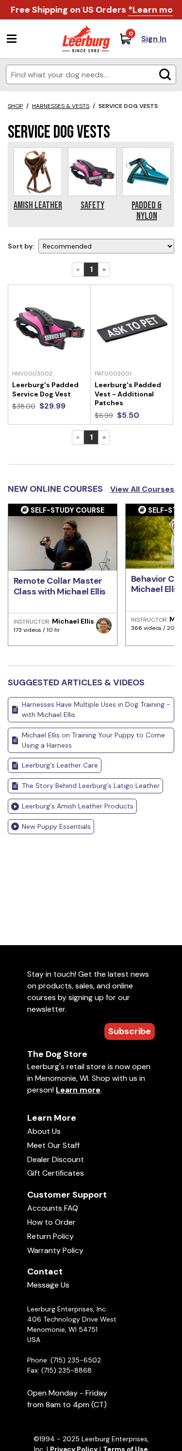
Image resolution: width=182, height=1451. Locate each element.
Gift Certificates (55, 1173)
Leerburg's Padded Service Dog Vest (45, 389)
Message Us (48, 1285)
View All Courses (142, 489)
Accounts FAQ (52, 1208)
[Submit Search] (165, 74)
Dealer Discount (55, 1159)
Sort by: (21, 246)
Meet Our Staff (53, 1145)
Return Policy (50, 1236)
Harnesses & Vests (60, 106)
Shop (15, 106)
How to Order (51, 1222)
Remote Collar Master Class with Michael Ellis (60, 586)
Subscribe (129, 1031)
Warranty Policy (55, 1250)
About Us (44, 1131)
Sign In (153, 39)
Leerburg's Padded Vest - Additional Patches (128, 393)
